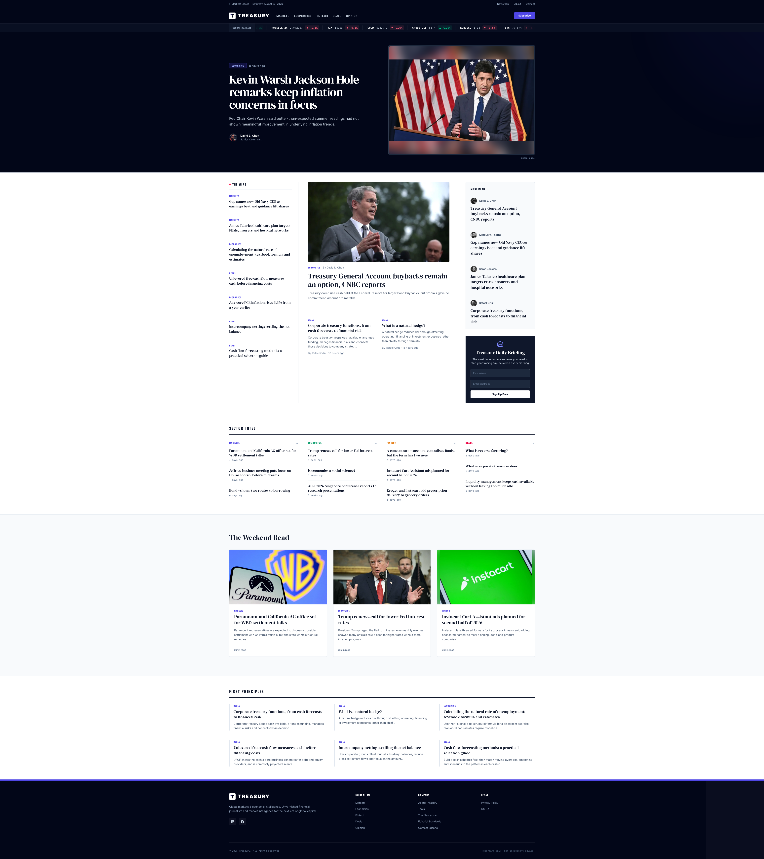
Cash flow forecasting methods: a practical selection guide (255, 353)
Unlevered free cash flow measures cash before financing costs (256, 281)
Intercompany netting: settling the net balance (259, 329)
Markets (282, 16)
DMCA (485, 808)
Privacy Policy (489, 802)
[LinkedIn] (232, 821)
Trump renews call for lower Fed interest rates (340, 453)
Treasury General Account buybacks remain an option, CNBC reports (377, 280)
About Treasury (427, 802)
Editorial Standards (429, 821)
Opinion (352, 16)
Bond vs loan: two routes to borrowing (259, 490)
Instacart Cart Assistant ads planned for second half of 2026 (418, 473)
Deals (337, 16)
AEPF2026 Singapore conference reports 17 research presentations (342, 488)
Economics (302, 16)
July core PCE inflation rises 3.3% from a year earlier (260, 305)
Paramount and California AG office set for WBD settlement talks (262, 453)
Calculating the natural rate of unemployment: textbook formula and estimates (259, 254)
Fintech (322, 16)
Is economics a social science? (331, 470)
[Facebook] (242, 821)
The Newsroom (427, 815)
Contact (530, 3)
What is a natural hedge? (403, 325)
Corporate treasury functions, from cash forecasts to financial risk (339, 328)
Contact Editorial (428, 827)
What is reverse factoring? (487, 450)
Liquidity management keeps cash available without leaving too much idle (500, 483)
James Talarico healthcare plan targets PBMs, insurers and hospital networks (259, 228)
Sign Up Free (500, 394)
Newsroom (503, 3)
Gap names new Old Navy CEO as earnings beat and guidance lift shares (259, 204)
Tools (421, 808)
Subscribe (524, 15)
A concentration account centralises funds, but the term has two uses (421, 453)
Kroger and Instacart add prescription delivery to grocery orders (417, 492)
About (517, 3)
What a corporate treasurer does (491, 466)
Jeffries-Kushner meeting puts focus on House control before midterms (260, 473)
